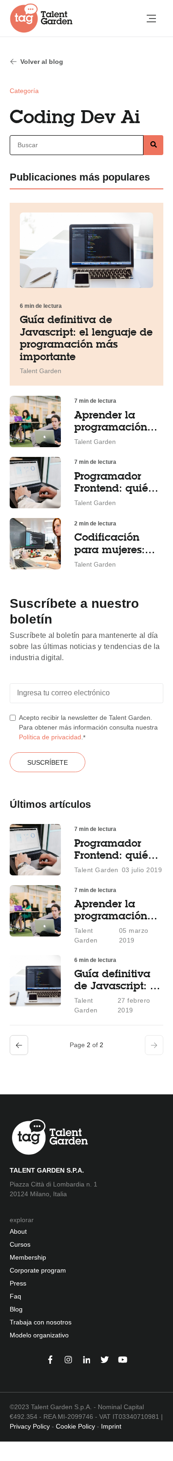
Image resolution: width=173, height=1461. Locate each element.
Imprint (111, 1426)
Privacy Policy (30, 1426)
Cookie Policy (75, 1426)
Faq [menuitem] (15, 1296)
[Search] (153, 145)
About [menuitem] (18, 1231)
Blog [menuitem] (16, 1309)
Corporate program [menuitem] (38, 1270)
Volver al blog (41, 61)
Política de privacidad (50, 737)
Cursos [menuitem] (20, 1244)
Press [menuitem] (18, 1283)
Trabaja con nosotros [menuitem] (41, 1322)
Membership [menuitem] (28, 1257)
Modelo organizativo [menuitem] (39, 1335)
